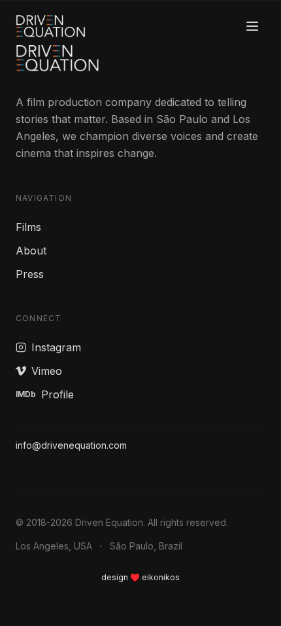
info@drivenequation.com (71, 445)
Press (30, 274)
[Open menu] (252, 26)
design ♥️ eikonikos (140, 577)
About (31, 250)
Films (28, 227)
